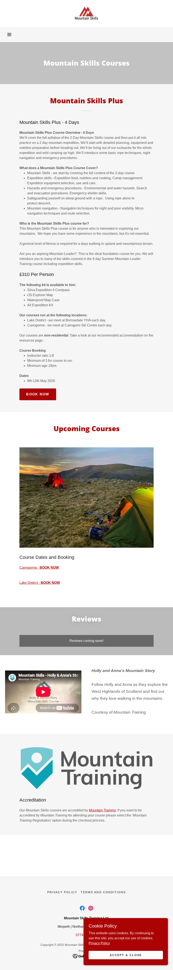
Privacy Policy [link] (62, 892)
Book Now (37, 394)
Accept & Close (126, 955)
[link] (86, 13)
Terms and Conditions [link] (103, 892)
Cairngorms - (39, 567)
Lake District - (39, 582)
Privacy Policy (99, 943)
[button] (9, 34)
